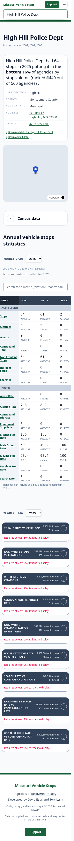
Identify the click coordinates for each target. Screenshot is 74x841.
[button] (35, 170)
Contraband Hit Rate (7, 416)
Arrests (4, 337)
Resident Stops (5, 369)
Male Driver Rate (7, 447)
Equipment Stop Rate (7, 426)
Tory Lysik (56, 799)
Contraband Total (7, 348)
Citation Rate (8, 406)
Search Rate (7, 478)
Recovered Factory (43, 794)
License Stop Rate (8, 436)
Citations (5, 326)
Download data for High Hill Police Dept (29, 132)
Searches (5, 379)
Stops (3, 316)
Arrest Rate (7, 396)
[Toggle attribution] (62, 197)
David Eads (35, 799)
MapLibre (54, 197)
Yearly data (13, 258)
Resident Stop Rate (8, 468)
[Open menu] (64, 4)
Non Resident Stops (8, 359)
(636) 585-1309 (39, 124)
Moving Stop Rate (8, 457)
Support (52, 4)
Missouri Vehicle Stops (19, 5)
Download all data (17, 137)
